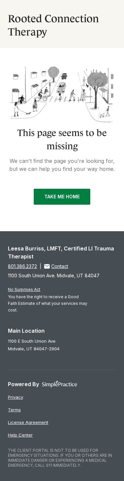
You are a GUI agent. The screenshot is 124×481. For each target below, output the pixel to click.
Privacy (15, 397)
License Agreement (28, 422)
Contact (59, 266)
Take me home (62, 196)
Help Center (20, 435)
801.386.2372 (22, 266)
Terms (14, 409)
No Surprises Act (24, 289)
